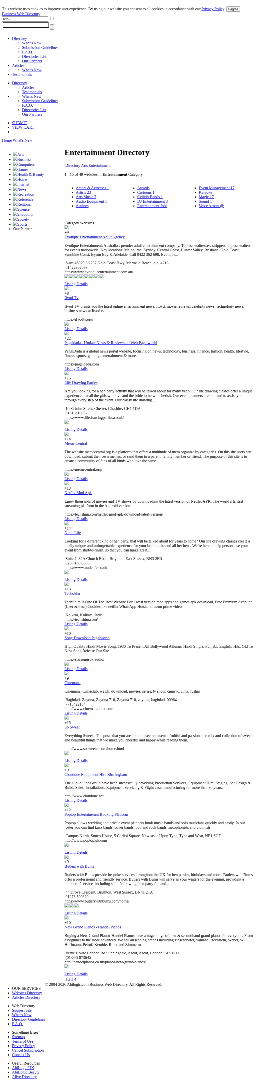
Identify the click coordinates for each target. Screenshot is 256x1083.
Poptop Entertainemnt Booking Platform (96, 814)
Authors (82, 206)
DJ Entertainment (152, 201)
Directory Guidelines (28, 1019)
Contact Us (21, 1055)
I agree (233, 9)
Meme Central (75, 443)
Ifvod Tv (71, 298)
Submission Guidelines (40, 47)
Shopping (24, 214)
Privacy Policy (213, 9)
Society (23, 219)
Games (22, 169)
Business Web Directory (21, 14)
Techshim (72, 593)
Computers (25, 164)
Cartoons (145, 192)
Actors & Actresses (92, 188)
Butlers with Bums (79, 866)
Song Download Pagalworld (87, 638)
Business (24, 159)
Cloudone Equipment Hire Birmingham (95, 774)
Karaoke (205, 192)
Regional (24, 204)
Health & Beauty (30, 174)
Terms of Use (22, 1041)
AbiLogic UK (23, 1068)
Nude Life (72, 533)
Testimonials (22, 74)
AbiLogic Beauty (26, 1072)
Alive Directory (24, 1077)
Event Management (216, 188)
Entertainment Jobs (152, 206)
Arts (20, 154)
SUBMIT (19, 123)
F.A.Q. (27, 52)
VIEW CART (23, 127)
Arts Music (86, 197)
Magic (206, 197)
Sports (22, 224)
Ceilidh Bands (150, 197)
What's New (32, 43)
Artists (83, 192)
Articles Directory (26, 997)
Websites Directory (27, 993)
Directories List (34, 56)
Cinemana (72, 683)
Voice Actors (211, 206)
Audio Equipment (91, 201)
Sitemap (18, 1037)
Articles (18, 65)
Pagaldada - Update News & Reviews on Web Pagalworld (110, 343)
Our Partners (32, 61)
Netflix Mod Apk (78, 493)
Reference (25, 199)
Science (23, 209)
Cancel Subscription (28, 1050)
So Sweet (72, 727)
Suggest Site (22, 1010)
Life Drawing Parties (81, 382)
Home (7, 140)
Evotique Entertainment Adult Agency (94, 237)
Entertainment (99, 165)
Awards (143, 188)
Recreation (25, 194)
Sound (205, 201)
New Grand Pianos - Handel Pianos (92, 927)
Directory (19, 38)
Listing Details (76, 284)
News (21, 189)
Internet (23, 184)
